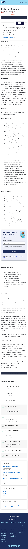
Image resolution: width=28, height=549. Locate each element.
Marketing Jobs (13, 533)
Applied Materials (7, 468)
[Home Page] (5, 3)
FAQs (2, 527)
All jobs (4, 496)
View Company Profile (8, 37)
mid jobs (5, 491)
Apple (4, 474)
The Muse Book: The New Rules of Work (22, 527)
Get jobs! (14, 251)
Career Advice (3, 533)
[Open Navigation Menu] (25, 2)
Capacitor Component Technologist (11, 472)
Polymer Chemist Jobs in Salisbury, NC (12, 505)
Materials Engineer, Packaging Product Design (12, 479)
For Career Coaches (22, 530)
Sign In (20, 2)
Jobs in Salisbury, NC (8, 506)
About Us (2, 525)
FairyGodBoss (3, 541)
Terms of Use (3, 535)
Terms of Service (19, 256)
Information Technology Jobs (13, 536)
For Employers (21, 525)
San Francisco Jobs (13, 527)
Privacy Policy (5, 257)
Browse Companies (4, 531)
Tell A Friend (20, 532)
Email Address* (7, 240)
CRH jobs (5, 493)
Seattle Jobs (12, 529)
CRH (2, 6)
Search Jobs (3, 529)
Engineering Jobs (13, 531)
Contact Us (3, 539)
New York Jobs (12, 525)
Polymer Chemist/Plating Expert (10, 466)
